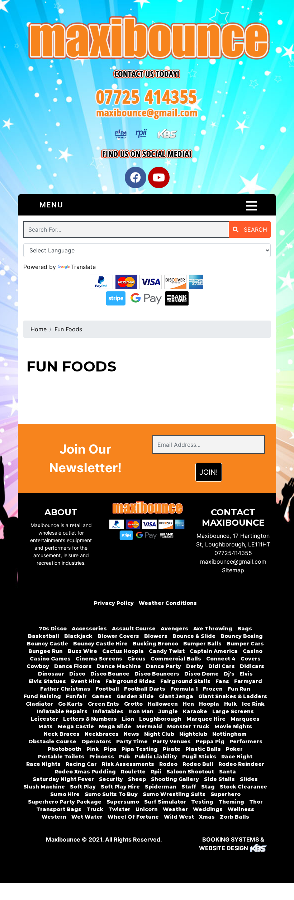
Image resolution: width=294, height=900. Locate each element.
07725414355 (233, 552)
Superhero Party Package (64, 802)
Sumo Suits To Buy (111, 794)
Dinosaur (51, 674)
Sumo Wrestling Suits (174, 794)
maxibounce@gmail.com (233, 561)
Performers (245, 741)
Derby (194, 666)
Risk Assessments (128, 764)
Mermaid (149, 726)
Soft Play (83, 786)
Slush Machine (44, 786)
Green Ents (103, 704)
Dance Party (163, 666)
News (131, 734)
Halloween (163, 704)
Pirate (171, 749)
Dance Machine (119, 666)
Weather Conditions (168, 603)
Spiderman (160, 786)
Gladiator (39, 704)
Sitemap (233, 570)
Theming (231, 802)
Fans (222, 681)
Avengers (174, 628)
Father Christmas (65, 689)
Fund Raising (42, 696)
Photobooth (64, 749)
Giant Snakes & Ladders (232, 696)
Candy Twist (167, 651)
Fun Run (239, 689)
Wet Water (87, 817)
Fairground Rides (130, 681)
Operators (96, 741)
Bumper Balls (202, 643)
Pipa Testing (140, 749)
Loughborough (160, 719)
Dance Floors (73, 666)
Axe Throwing (212, 628)
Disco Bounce (109, 674)
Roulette (133, 771)
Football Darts (144, 689)
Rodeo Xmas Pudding (85, 771)
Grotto (133, 704)
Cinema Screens (99, 658)
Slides (249, 779)
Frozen (213, 689)
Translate (83, 266)
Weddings (208, 809)
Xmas (207, 817)
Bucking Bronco (155, 643)
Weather (175, 809)
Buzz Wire (82, 651)
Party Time (132, 741)
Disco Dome (201, 674)
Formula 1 (184, 689)
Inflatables (108, 711)
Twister (119, 809)
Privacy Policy (114, 603)
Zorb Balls (234, 817)
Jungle (168, 711)
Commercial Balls (176, 658)
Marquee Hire (206, 719)
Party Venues (172, 741)
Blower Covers (118, 636)
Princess (101, 756)
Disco (77, 674)
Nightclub (193, 734)
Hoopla (209, 704)
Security (111, 779)
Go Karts (70, 704)
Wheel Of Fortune (133, 817)
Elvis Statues (47, 681)
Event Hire (85, 681)
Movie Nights (233, 726)
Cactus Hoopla (123, 651)
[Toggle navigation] (251, 206)
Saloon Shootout (190, 771)
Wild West (179, 817)
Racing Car (81, 764)
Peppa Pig (210, 741)
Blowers (155, 636)
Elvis (246, 674)
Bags (244, 628)
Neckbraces (102, 734)
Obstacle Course (52, 741)
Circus (136, 658)
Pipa (110, 749)
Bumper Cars (245, 643)
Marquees (245, 719)
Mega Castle (76, 726)
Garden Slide (135, 696)
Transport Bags (58, 809)
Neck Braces (62, 734)
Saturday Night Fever (63, 779)
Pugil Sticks (199, 756)
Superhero (225, 794)
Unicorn (147, 809)
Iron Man (140, 711)
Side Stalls (219, 779)
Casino (252, 651)
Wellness (241, 809)
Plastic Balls (203, 749)
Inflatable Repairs (62, 711)
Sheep (137, 779)
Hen (188, 704)
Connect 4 (221, 658)
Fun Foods (68, 329)
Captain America (214, 651)
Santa (227, 771)
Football (107, 689)
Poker (234, 749)
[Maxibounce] (147, 40)
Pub (124, 756)
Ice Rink (253, 704)
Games (102, 696)
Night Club (159, 734)
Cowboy (38, 666)
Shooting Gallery (175, 779)
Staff (188, 786)
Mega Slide (115, 726)
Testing (202, 802)
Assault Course (134, 628)
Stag (208, 786)
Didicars (252, 666)
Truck (94, 809)
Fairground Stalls (185, 681)
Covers (251, 658)
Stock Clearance (243, 786)
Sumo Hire (65, 794)
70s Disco (53, 628)
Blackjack (78, 636)
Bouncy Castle (47, 643)
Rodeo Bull (197, 764)
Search (254, 229)
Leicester (44, 719)
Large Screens (233, 711)
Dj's (229, 674)
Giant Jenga (176, 696)
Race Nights (43, 764)
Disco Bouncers (156, 674)
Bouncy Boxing (241, 636)
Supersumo (122, 802)
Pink (92, 749)
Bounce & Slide (193, 636)
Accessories (89, 628)
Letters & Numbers (90, 719)
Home (38, 329)
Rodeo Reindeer (241, 764)
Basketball (43, 636)
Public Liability (156, 756)
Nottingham (229, 734)
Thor (256, 802)
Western (54, 817)
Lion (128, 719)
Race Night (236, 756)
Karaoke (195, 711)
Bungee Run (45, 651)
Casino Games (50, 658)
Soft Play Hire (120, 786)
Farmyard (248, 681)
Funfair (76, 696)
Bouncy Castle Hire (100, 643)
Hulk (230, 704)
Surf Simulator (165, 802)
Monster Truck (188, 726)
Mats (45, 726)
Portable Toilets (61, 756)
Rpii (156, 771)
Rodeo (168, 764)
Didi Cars (221, 666)
